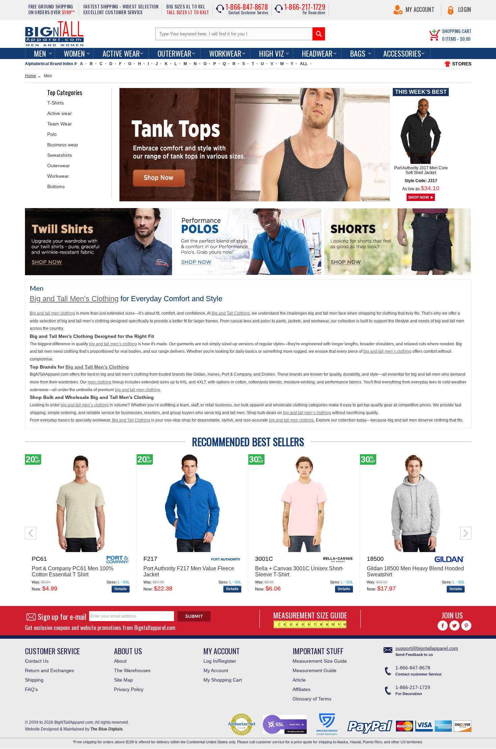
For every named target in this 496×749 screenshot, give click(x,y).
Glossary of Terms (312, 698)
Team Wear (59, 123)
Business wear (62, 144)
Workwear (225, 53)
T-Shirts (55, 103)
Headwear (317, 53)
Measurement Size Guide (320, 661)
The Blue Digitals (106, 729)
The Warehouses (132, 670)
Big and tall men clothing (52, 313)
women (74, 53)
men (40, 53)
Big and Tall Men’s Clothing (74, 298)
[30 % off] (304, 550)
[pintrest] (466, 626)
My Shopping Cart (222, 680)
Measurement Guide (314, 670)
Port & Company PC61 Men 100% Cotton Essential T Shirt (72, 571)
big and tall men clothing (137, 389)
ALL (304, 63)
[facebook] (443, 626)
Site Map (123, 680)
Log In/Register (219, 661)
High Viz (271, 53)
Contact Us (37, 661)
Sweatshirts (59, 155)
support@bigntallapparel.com (426, 648)
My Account (420, 9)
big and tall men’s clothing (113, 344)
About (120, 661)
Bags (357, 53)
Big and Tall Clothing (231, 313)
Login (464, 9)
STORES (461, 63)
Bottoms (56, 186)
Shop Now (418, 197)
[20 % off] (81, 550)
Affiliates (301, 689)
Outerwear (174, 53)
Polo (52, 134)
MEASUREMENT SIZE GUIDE (310, 615)
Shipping (34, 680)
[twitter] (454, 626)
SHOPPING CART (456, 30)
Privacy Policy (128, 689)
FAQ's (31, 689)
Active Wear (121, 53)
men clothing (99, 382)
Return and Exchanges (49, 670)
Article (299, 680)
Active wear (59, 113)
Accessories (402, 53)
